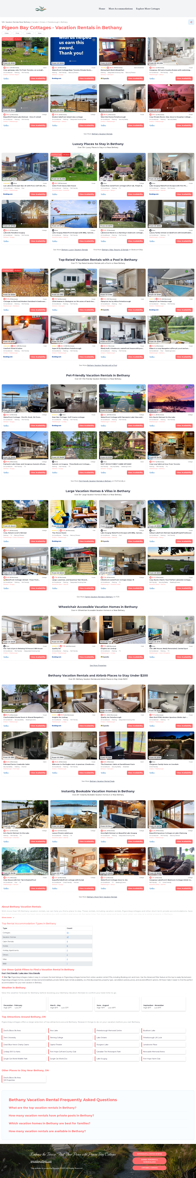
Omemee (113, 237)
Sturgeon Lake (102, 1045)
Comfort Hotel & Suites (12, 348)
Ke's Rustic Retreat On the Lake (162, 417)
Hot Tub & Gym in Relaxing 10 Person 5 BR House (23, 648)
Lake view (23, 973)
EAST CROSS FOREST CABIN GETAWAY (116, 464)
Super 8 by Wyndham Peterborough (66, 348)
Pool (4, 973)
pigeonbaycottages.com (41, 1161)
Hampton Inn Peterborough (160, 301)
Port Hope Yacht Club (151, 1059)
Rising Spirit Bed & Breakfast (112, 70)
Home (102, 8)
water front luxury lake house (64, 186)
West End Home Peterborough (113, 117)
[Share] (191, 22)
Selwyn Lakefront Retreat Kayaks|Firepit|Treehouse (170, 533)
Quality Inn (56, 648)
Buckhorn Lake (149, 1031)
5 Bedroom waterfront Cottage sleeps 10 (117, 580)
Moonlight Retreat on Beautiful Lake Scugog (119, 833)
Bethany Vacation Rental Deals (102, 781)
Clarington (110, 74)
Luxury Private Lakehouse (62, 833)
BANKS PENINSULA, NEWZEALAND (149, 1161)
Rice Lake (54, 1031)
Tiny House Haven (59, 533)
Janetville (66, 190)
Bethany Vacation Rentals (102, 134)
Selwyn (161, 74)
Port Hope (16, 769)
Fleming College (56, 1038)
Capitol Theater (56, 1045)
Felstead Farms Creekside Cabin (16, 764)
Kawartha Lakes (57, 190)
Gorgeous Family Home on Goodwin (164, 764)
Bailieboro (16, 306)
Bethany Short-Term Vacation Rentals (102, 897)
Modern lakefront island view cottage (67, 117)
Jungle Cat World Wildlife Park (15, 1059)
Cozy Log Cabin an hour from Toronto (164, 464)
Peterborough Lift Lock (152, 1038)
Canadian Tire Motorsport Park (109, 1052)
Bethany (162, 353)
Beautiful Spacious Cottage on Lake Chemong (168, 833)
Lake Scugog (102, 1059)
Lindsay (64, 421)
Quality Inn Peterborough (111, 717)
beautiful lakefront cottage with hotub (68, 880)
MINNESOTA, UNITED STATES (149, 1154)
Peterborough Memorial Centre (109, 1031)
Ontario (5, 74)
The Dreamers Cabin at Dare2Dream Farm (118, 764)
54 (68, 933)
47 (68, 937)
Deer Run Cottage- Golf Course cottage (68, 417)
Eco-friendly (34, 973)
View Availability (38, 78)
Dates (7, 33)
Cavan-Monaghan (18, 537)
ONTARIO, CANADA (149, 1168)
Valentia (163, 190)
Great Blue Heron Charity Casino (16, 1045)
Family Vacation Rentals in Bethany (99, 597)
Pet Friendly (12, 973)
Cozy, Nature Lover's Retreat (15, 533)
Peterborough (153, 74)
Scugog (61, 74)
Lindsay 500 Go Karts (11, 1052)
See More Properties (98, 665)
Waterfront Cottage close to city (114, 880)
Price (17, 33)
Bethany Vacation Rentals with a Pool (102, 365)
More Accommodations (121, 8)
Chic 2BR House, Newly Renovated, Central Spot (168, 648)
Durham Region (14, 74)
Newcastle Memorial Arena (154, 1052)
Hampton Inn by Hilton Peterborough (116, 301)
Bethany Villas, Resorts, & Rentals (115, 250)
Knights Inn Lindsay (108, 648)
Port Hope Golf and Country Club (63, 1052)
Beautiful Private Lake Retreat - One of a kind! (22, 117)
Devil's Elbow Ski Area (12, 1031)
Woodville (110, 837)
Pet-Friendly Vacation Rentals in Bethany (95, 481)
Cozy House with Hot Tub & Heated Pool (19, 880)
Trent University (9, 1038)
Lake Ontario (102, 1038)
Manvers (15, 884)
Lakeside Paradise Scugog (14, 233)
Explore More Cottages (148, 8)
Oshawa (54, 74)
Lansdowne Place (150, 1045)
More (39, 33)
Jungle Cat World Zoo (58, 1059)
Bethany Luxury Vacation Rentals (74, 250)
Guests (28, 33)
